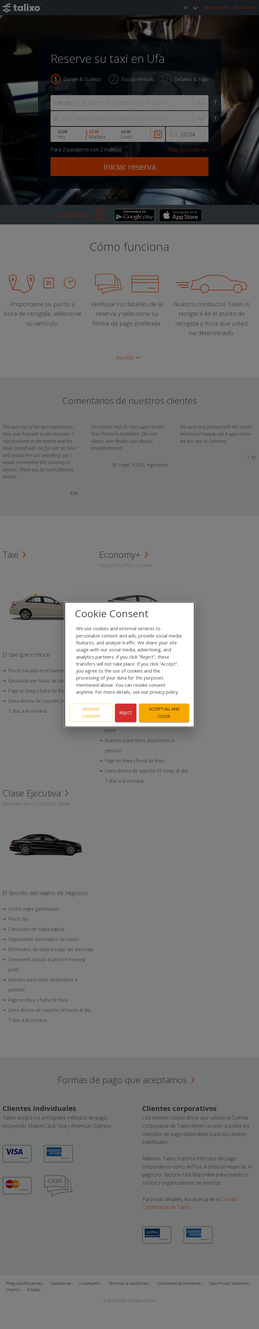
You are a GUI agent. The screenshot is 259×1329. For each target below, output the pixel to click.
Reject (125, 713)
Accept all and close (164, 712)
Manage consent (91, 712)
